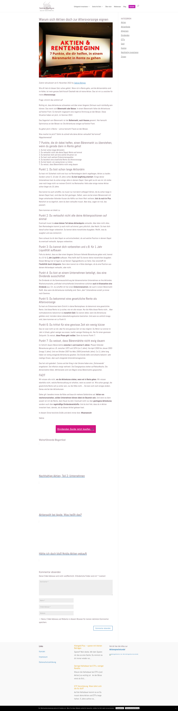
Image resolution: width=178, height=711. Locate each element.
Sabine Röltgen (80, 82)
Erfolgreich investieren (81, 7)
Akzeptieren (119, 708)
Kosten (123, 48)
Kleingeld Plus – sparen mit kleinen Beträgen (88, 646)
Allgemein (124, 31)
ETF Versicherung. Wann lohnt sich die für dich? (88, 687)
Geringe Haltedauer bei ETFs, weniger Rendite (89, 667)
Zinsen (123, 56)
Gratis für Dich (96, 7)
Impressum (43, 657)
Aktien (123, 22)
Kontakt (132, 7)
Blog (124, 7)
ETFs (123, 39)
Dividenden (125, 35)
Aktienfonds (125, 26)
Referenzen (117, 7)
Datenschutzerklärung (47, 662)
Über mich (108, 7)
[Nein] (176, 708)
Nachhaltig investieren (129, 52)
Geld (122, 43)
